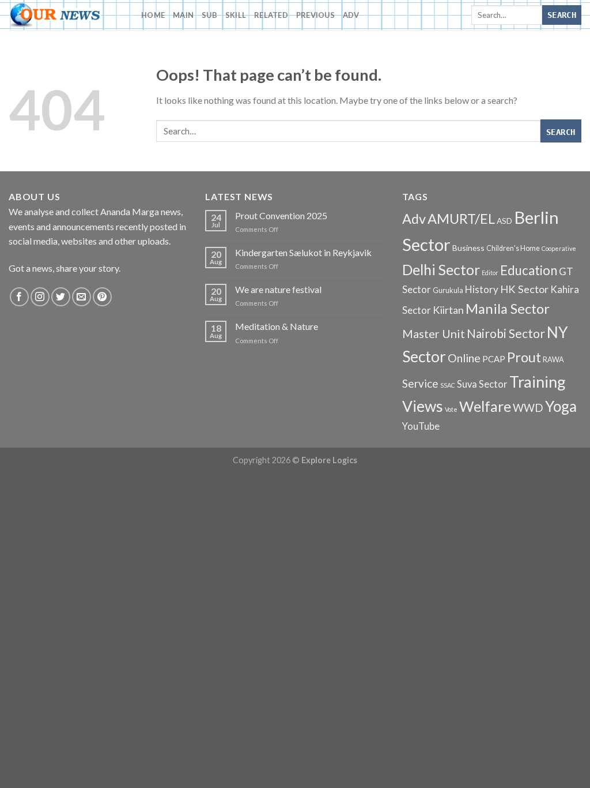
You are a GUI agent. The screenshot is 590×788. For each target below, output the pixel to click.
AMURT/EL (461, 219)
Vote (451, 409)
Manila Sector (508, 308)
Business (468, 248)
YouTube (421, 426)
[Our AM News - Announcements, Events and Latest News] (66, 15)
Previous (315, 15)
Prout (524, 356)
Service (420, 383)
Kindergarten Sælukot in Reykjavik (303, 252)
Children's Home (513, 248)
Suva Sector (482, 384)
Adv (351, 15)
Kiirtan (448, 309)
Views (422, 406)
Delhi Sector (441, 269)
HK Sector (524, 289)
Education (528, 270)
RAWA (553, 359)
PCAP (493, 359)
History (481, 289)
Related (271, 15)
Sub (209, 15)
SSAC (447, 385)
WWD (528, 407)
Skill (235, 15)
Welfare (485, 406)
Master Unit (433, 333)
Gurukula (448, 290)
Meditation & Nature (276, 326)
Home (153, 15)
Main (183, 15)
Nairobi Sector (506, 333)
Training (537, 381)
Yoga (561, 406)
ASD (504, 221)
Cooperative (559, 248)
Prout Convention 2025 (281, 215)
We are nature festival (278, 289)
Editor (490, 272)
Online (464, 358)
